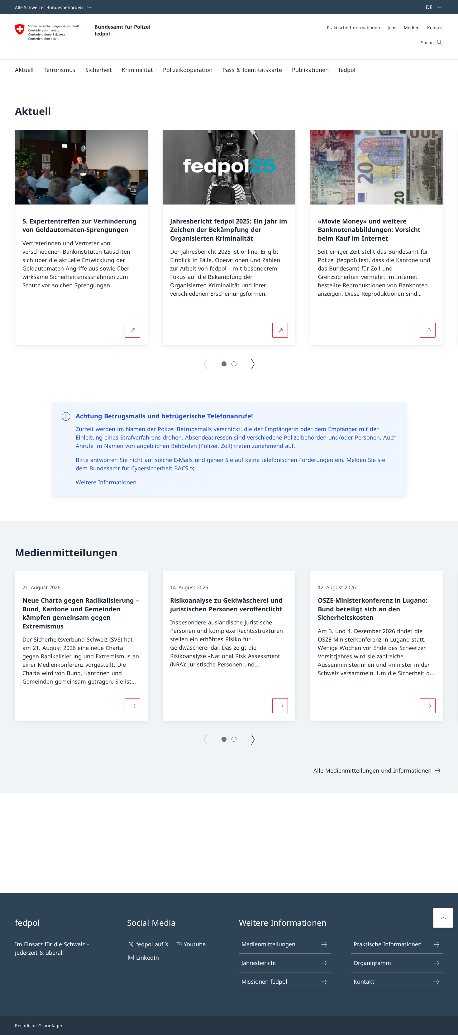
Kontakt (364, 981)
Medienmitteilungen (268, 944)
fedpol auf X (152, 944)
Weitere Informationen (106, 482)
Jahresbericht (258, 963)
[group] (81, 237)
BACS (181, 468)
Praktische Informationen (388, 944)
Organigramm (372, 963)
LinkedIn (147, 957)
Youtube (195, 944)
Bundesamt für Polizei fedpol (123, 30)
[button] (24, 70)
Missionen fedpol (264, 981)
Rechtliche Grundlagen (39, 1025)
